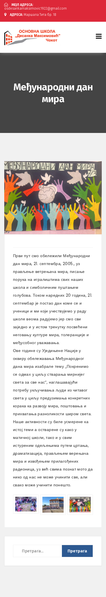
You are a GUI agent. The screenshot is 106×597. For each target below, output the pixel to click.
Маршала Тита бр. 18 (33, 15)
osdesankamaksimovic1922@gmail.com (35, 6)
